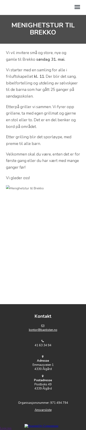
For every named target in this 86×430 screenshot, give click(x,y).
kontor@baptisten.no (43, 330)
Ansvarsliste (43, 410)
